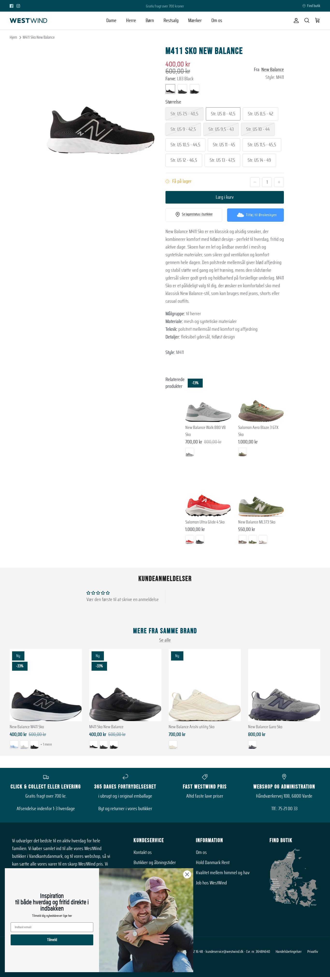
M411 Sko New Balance (39, 37)
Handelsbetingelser (289, 952)
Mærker (195, 20)
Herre (131, 20)
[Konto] (295, 20)
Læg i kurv (225, 197)
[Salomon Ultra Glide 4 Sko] (208, 493)
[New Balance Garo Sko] (284, 685)
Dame (111, 20)
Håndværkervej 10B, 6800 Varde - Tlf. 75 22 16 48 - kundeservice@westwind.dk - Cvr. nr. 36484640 (203, 952)
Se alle (165, 640)
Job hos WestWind (211, 883)
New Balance (272, 69)
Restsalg (171, 20)
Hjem (13, 37)
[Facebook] (11, 6)
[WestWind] (28, 20)
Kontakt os (143, 852)
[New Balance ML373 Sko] (261, 493)
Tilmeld (52, 940)
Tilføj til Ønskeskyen (261, 215)
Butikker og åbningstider (155, 862)
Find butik (313, 6)
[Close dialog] (187, 874)
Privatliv (312, 952)
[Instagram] (18, 6)
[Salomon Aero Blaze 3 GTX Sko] (261, 399)
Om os (216, 20)
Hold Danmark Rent (213, 862)
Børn (150, 20)
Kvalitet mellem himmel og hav (223, 872)
